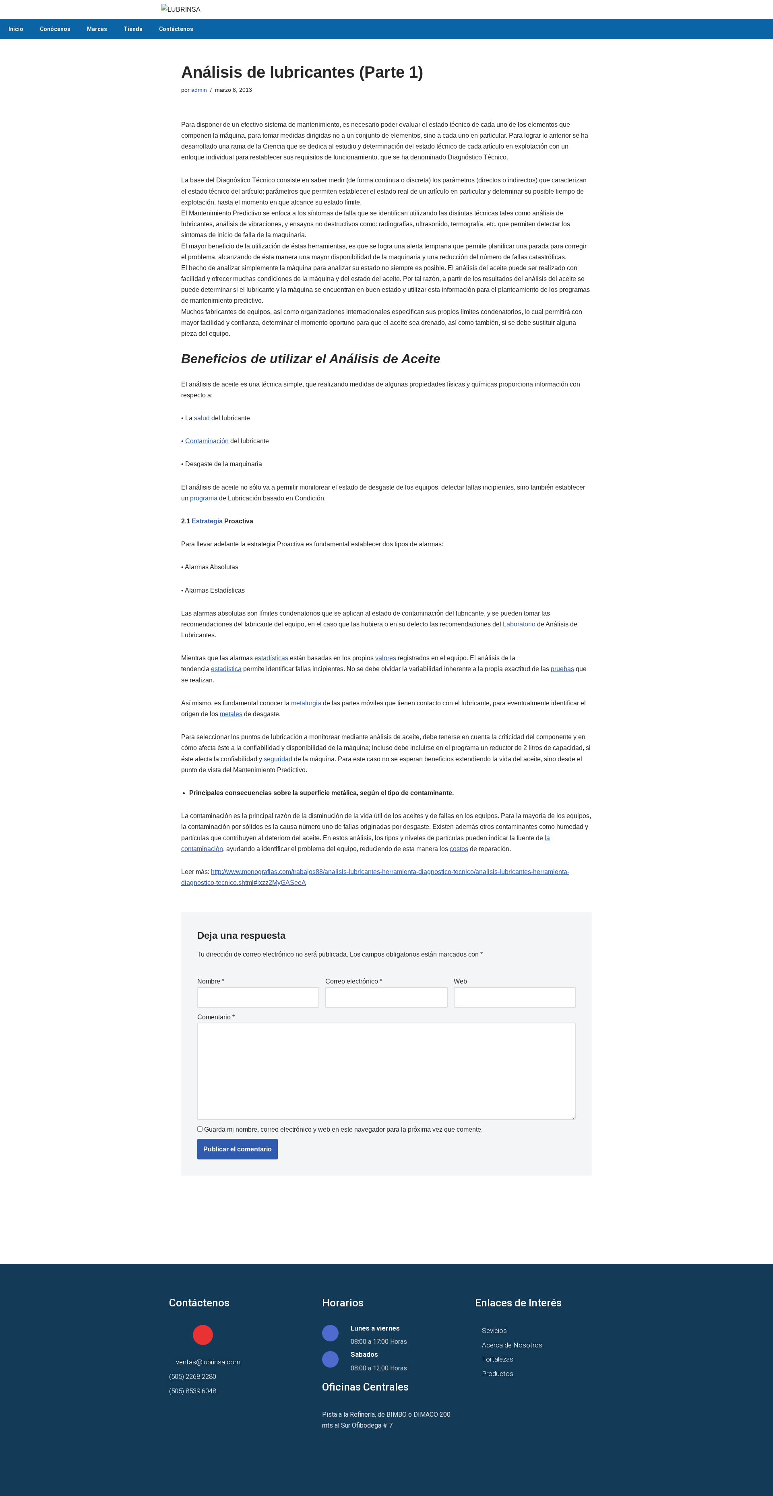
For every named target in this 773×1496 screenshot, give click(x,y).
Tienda (133, 29)
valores (385, 658)
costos (459, 848)
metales (231, 714)
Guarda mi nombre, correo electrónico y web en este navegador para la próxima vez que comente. (343, 1129)
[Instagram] (203, 1335)
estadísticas (271, 658)
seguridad (278, 759)
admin (199, 90)
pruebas (562, 668)
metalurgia (306, 703)
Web (460, 981)
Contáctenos (176, 29)
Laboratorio (519, 624)
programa (203, 498)
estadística (226, 668)
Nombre (210, 981)
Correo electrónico (353, 981)
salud (202, 418)
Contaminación (207, 441)
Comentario (216, 1017)
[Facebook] (179, 1335)
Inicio (15, 29)
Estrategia (207, 521)
